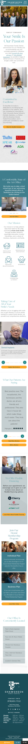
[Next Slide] (24, 362)
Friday (5, 722)
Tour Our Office (14, 216)
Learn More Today (14, 604)
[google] (8, 709)
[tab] (11, 213)
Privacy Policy (16, 737)
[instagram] (17, 709)
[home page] (11, 3)
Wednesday (7, 719)
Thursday (6, 720)
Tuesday (6, 717)
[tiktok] (19, 709)
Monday (6, 715)
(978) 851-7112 (14, 701)
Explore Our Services (14, 367)
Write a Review (14, 445)
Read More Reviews (14, 441)
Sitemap (10, 737)
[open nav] (25, 3)
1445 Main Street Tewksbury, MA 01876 (14, 705)
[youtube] (15, 709)
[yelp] (13, 709)
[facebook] (10, 709)
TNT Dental (20, 738)
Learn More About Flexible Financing (14, 514)
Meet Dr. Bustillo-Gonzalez (14, 127)
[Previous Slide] (3, 362)
